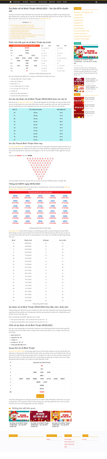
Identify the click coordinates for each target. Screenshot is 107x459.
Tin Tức (59, 2)
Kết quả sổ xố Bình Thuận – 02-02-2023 (23, 27)
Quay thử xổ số (17, 351)
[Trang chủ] (10, 2)
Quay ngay (40, 396)
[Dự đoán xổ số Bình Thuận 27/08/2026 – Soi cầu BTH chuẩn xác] (19, 412)
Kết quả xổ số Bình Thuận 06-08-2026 (90, 112)
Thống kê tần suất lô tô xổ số (82, 36)
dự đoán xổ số (25, 102)
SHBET (1, 452)
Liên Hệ (84, 439)
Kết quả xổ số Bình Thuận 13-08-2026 (90, 105)
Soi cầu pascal (16, 146)
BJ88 (65, 447)
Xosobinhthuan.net (45, 18)
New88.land (3, 454)
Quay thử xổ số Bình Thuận (17, 38)
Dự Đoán (25, 2)
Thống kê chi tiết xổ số (80, 33)
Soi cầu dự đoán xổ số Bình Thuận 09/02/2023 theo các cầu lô (26, 28)
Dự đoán (17, 5)
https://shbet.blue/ (69, 444)
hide (30, 22)
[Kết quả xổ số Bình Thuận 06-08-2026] (79, 112)
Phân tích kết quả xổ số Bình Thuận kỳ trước (22, 25)
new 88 (100, 452)
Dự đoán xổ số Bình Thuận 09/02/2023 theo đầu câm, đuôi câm (27, 35)
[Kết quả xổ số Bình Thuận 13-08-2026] (79, 105)
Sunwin (22, 458)
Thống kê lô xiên (78, 25)
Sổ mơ (65, 2)
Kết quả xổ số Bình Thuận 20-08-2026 (90, 98)
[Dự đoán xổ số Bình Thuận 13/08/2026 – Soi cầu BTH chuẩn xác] (61, 412)
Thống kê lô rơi (78, 23)
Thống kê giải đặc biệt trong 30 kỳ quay (20, 33)
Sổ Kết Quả (16, 2)
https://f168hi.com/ (69, 442)
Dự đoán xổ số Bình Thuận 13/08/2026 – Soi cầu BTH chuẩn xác (61, 424)
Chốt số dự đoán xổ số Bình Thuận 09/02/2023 (22, 36)
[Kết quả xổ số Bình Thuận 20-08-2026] (79, 98)
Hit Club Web (67, 439)
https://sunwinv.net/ (6, 456)
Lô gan (14, 231)
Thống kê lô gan (78, 20)
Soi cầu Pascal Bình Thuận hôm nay (20, 30)
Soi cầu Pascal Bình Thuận (81, 31)
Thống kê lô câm (79, 17)
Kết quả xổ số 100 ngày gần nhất (83, 12)
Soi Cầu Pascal (43, 2)
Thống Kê (32, 2)
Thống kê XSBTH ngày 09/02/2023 (19, 31)
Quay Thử (52, 2)
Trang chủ (11, 5)
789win (48, 439)
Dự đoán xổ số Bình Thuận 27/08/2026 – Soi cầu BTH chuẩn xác (18, 424)
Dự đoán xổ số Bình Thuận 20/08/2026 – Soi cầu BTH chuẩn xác (40, 424)
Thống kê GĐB (78, 15)
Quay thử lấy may (79, 28)
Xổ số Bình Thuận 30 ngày (81, 39)
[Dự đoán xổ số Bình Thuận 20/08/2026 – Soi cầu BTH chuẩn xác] (40, 412)
